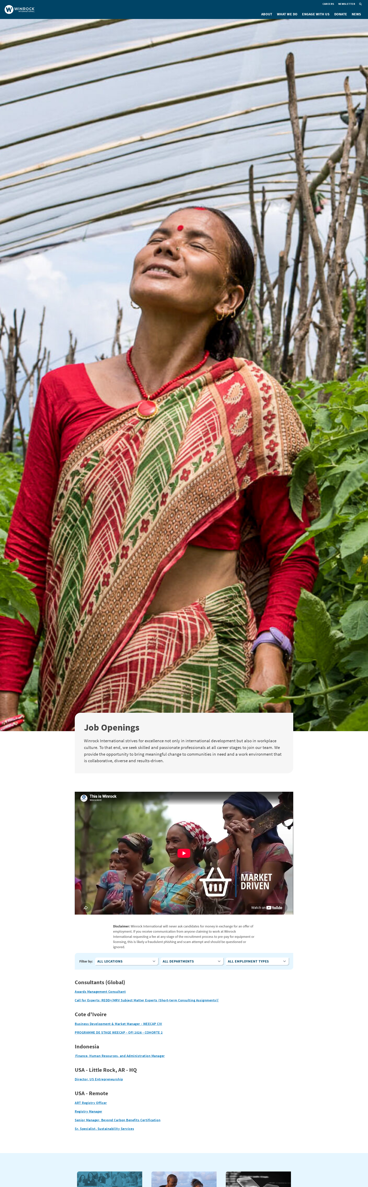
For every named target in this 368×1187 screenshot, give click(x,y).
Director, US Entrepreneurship (99, 1079)
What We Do (287, 14)
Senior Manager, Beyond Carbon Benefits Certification (117, 1120)
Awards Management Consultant (100, 991)
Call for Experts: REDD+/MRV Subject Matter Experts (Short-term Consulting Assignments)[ (147, 1000)
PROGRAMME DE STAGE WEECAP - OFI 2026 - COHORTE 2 (119, 1032)
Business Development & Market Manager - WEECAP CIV (118, 1024)
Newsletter (346, 4)
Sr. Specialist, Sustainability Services (104, 1128)
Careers (328, 4)
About (266, 14)
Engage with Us (316, 14)
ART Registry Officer (91, 1103)
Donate (340, 14)
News (356, 14)
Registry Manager (88, 1111)
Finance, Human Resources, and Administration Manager (120, 1056)
